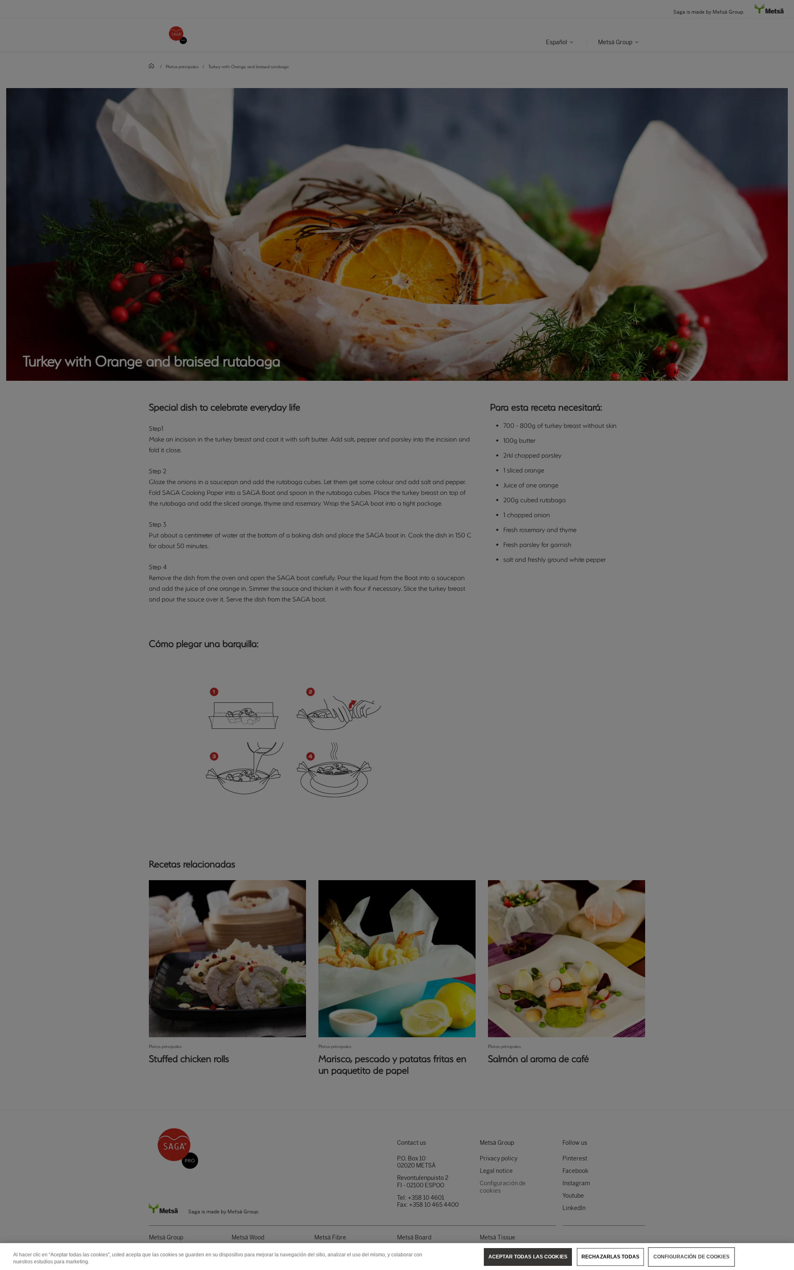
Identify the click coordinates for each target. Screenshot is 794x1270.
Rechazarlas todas (610, 1257)
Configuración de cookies (691, 1257)
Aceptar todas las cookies (527, 1257)
